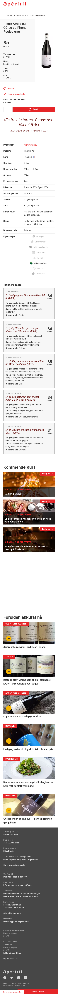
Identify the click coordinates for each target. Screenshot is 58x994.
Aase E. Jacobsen (11, 834)
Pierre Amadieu (30, 145)
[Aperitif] (14, 4)
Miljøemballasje (40, 263)
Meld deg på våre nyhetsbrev (16, 921)
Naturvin (40, 268)
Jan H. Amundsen (11, 843)
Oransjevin (40, 274)
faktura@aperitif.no (12, 953)
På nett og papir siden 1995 (15, 877)
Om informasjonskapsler (14, 865)
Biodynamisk (40, 242)
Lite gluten (40, 252)
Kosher (40, 258)
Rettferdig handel (40, 247)
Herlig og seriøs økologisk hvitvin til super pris (28, 749)
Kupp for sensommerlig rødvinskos (22, 716)
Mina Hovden (9, 851)
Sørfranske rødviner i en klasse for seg (24, 647)
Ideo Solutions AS (18, 986)
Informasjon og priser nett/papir (17, 885)
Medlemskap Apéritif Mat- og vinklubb (20, 896)
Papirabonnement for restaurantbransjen (21, 894)
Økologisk (40, 236)
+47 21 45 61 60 (17, 908)
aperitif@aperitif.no (12, 905)
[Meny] (53, 4)
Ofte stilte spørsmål (12, 913)
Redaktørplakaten (30, 859)
